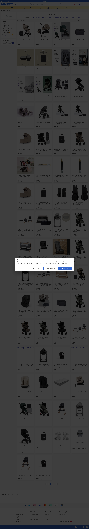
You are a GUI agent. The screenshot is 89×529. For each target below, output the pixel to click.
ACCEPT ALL (65, 268)
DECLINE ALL (36, 268)
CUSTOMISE (50, 268)
